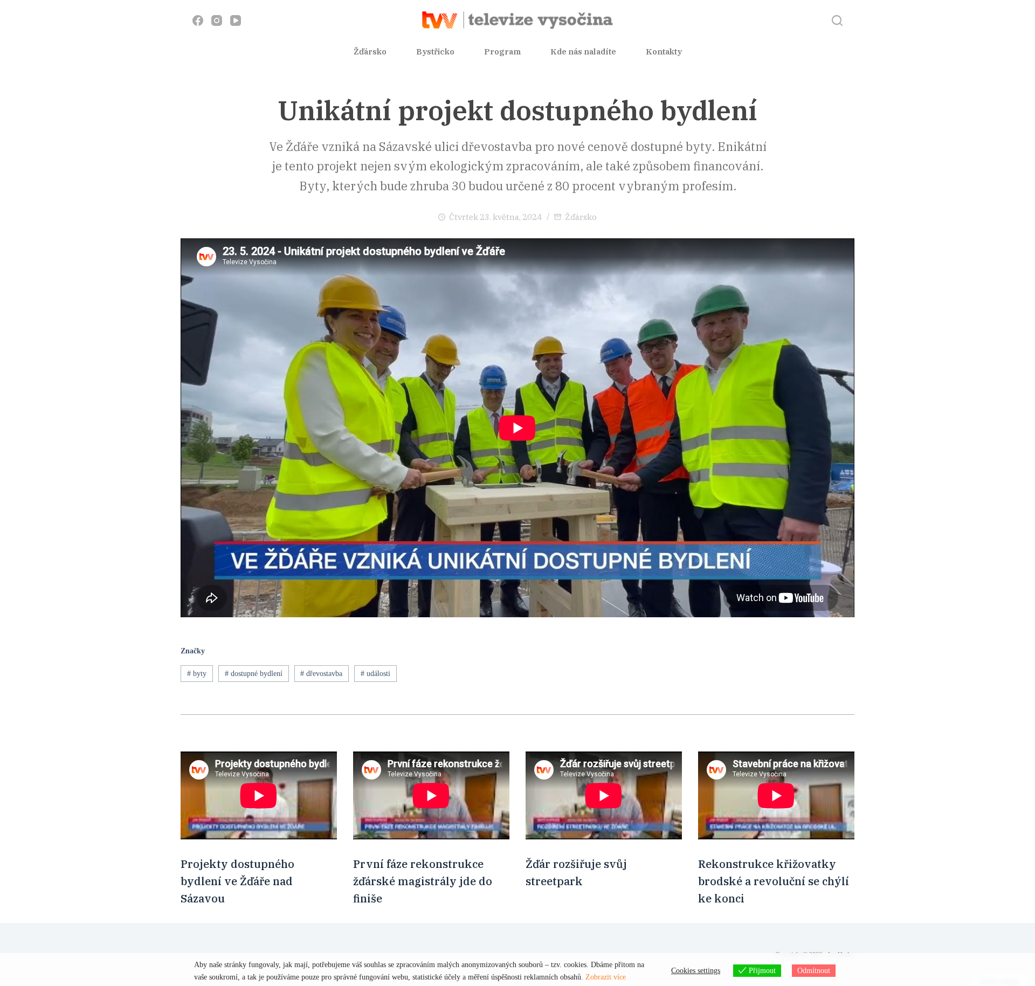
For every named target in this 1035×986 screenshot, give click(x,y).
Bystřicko (435, 51)
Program (502, 51)
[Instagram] (216, 20)
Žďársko (370, 51)
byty (196, 674)
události (375, 674)
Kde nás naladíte (583, 51)
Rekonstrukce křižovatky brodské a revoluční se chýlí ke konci (773, 881)
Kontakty (664, 51)
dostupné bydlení (253, 674)
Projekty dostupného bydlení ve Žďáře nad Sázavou (237, 881)
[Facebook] (197, 20)
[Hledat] (837, 20)
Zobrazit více (605, 977)
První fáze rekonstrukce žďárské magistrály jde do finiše (422, 881)
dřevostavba (321, 674)
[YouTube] (235, 20)
